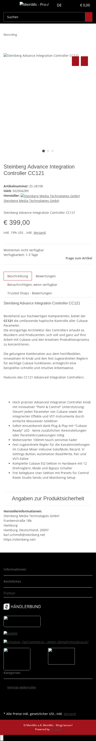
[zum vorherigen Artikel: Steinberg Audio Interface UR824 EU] (20, 35)
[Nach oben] (2, 738)
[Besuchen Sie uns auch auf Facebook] (7, 695)
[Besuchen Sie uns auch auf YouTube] (7, 700)
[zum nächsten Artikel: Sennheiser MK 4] (28, 35)
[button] (69, 5)
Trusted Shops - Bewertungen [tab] (29, 293)
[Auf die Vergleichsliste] (75, 61)
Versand (39, 232)
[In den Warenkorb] (7, 50)
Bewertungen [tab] (46, 276)
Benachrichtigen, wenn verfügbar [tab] (32, 284)
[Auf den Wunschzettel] (84, 61)
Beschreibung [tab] (17, 276)
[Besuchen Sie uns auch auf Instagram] (7, 705)
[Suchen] (88, 17)
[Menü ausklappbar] (9, 5)
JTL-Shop (55, 729)
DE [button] (60, 5)
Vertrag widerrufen (21, 687)
